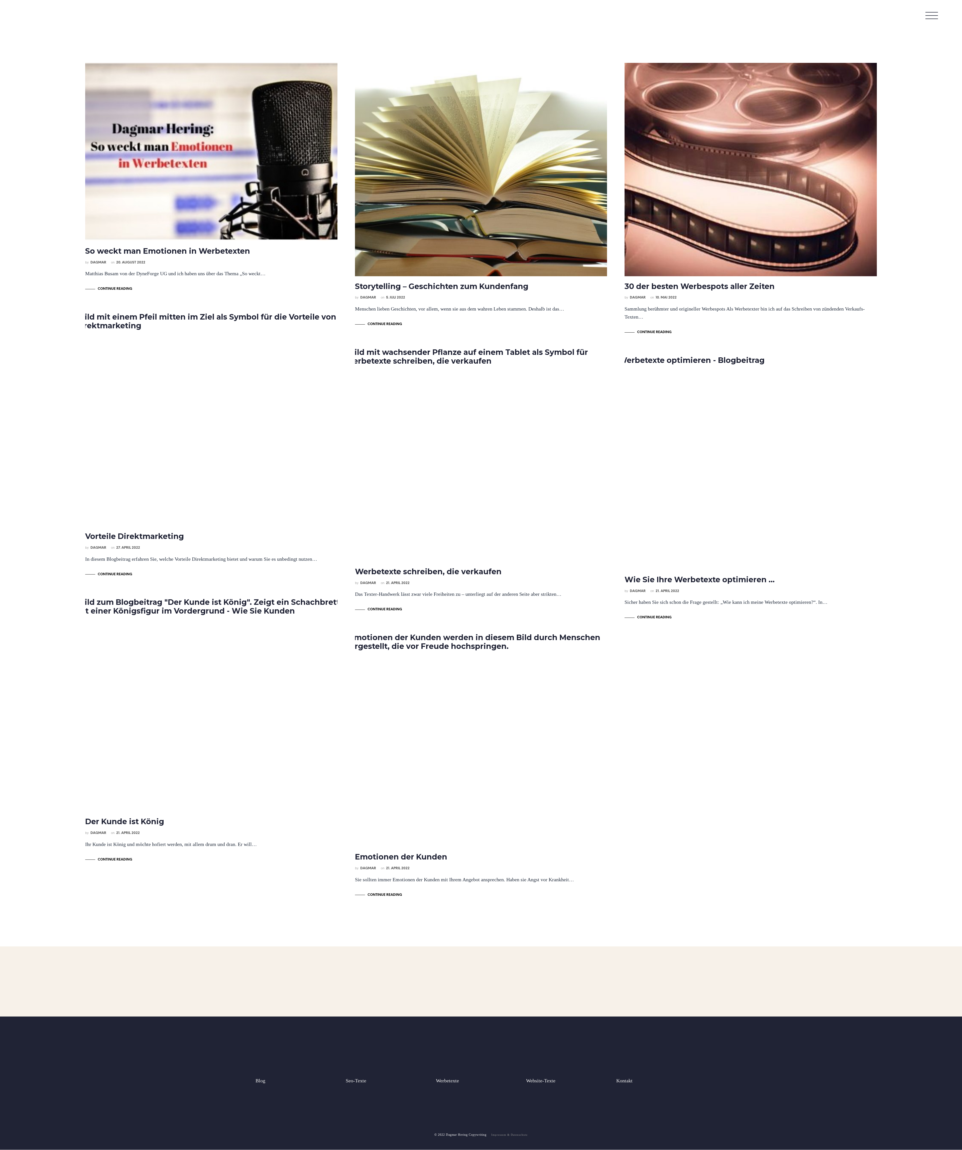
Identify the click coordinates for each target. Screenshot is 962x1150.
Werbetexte (447, 1080)
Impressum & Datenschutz (509, 1134)
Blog (260, 1080)
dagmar (98, 262)
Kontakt (624, 1080)
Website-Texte (540, 1080)
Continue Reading (115, 289)
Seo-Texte (356, 1080)
